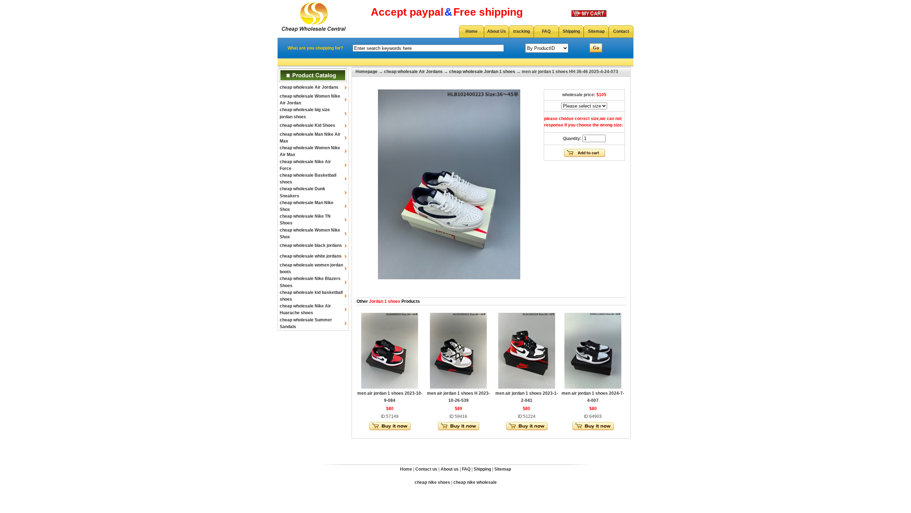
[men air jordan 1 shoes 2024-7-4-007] (592, 387)
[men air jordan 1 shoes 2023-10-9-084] (389, 387)
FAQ (546, 31)
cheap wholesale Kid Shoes (307, 125)
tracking (521, 31)
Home (471, 31)
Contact (621, 31)
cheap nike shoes (432, 482)
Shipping (571, 31)
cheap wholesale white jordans (311, 256)
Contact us (426, 469)
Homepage (367, 71)
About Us (496, 31)
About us (450, 469)
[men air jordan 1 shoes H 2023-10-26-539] (458, 387)
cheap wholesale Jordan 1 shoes (482, 71)
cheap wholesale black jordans (311, 245)
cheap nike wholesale (475, 482)
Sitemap (596, 31)
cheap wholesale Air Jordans (309, 87)
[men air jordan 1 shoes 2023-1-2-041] (526, 387)
